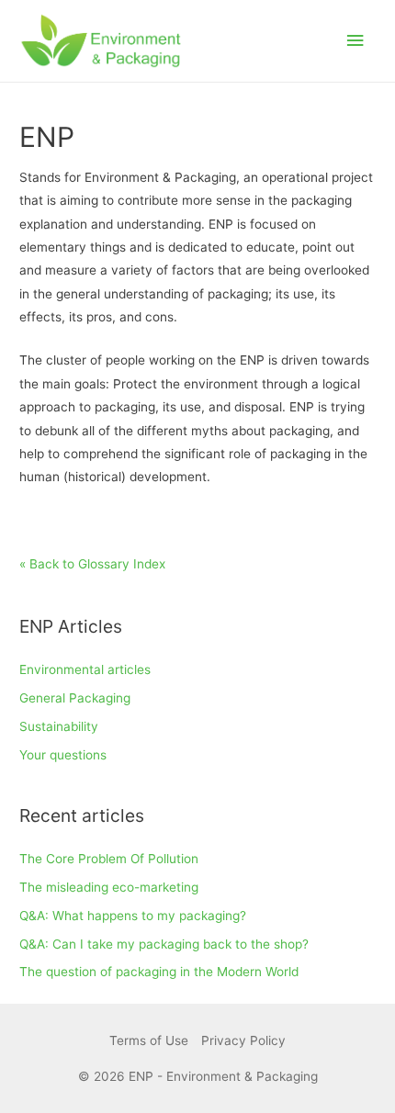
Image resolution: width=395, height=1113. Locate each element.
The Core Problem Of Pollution (108, 858)
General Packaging (74, 698)
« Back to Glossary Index (92, 563)
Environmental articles (85, 669)
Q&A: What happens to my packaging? (132, 915)
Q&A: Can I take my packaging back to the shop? (164, 944)
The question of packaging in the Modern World (159, 971)
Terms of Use (148, 1040)
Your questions (63, 755)
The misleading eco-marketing (108, 887)
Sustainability (58, 726)
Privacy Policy (243, 1040)
